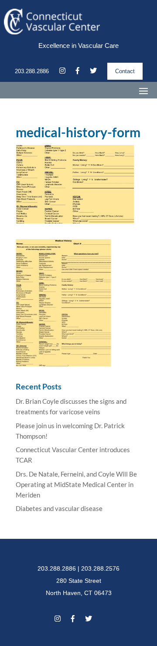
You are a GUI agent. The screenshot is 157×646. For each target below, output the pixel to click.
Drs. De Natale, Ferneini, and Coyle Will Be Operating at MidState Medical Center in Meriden (76, 484)
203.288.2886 (32, 71)
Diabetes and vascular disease (59, 508)
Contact (125, 71)
